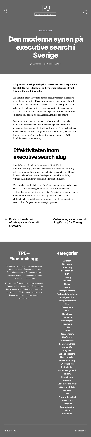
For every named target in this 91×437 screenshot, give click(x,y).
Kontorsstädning (67, 344)
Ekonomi (67, 281)
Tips (67, 394)
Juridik (67, 330)
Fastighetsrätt (67, 297)
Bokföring (67, 267)
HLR (67, 310)
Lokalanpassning (67, 354)
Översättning (67, 364)
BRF (67, 274)
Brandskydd (67, 271)
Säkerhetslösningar (67, 384)
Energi (67, 287)
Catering (67, 277)
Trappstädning (67, 407)
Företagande (67, 307)
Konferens (67, 337)
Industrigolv (67, 320)
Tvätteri (67, 410)
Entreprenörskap (67, 291)
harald (38, 64)
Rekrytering (45, 30)
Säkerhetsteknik (67, 387)
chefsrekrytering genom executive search (44, 97)
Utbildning (67, 414)
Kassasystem (67, 334)
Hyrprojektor (67, 317)
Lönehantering (67, 357)
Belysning (67, 264)
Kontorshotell (67, 340)
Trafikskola (67, 400)
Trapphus (67, 404)
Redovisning (67, 367)
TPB (14, 431)
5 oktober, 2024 (54, 64)
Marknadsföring (67, 360)
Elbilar (67, 284)
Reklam (67, 374)
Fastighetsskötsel (67, 300)
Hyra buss (67, 314)
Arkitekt (67, 261)
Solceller (67, 390)
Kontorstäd (67, 347)
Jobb (67, 327)
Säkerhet (67, 380)
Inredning (67, 324)
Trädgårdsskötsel (67, 397)
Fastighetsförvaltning (67, 294)
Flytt (67, 304)
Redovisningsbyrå (67, 370)
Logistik (67, 350)
